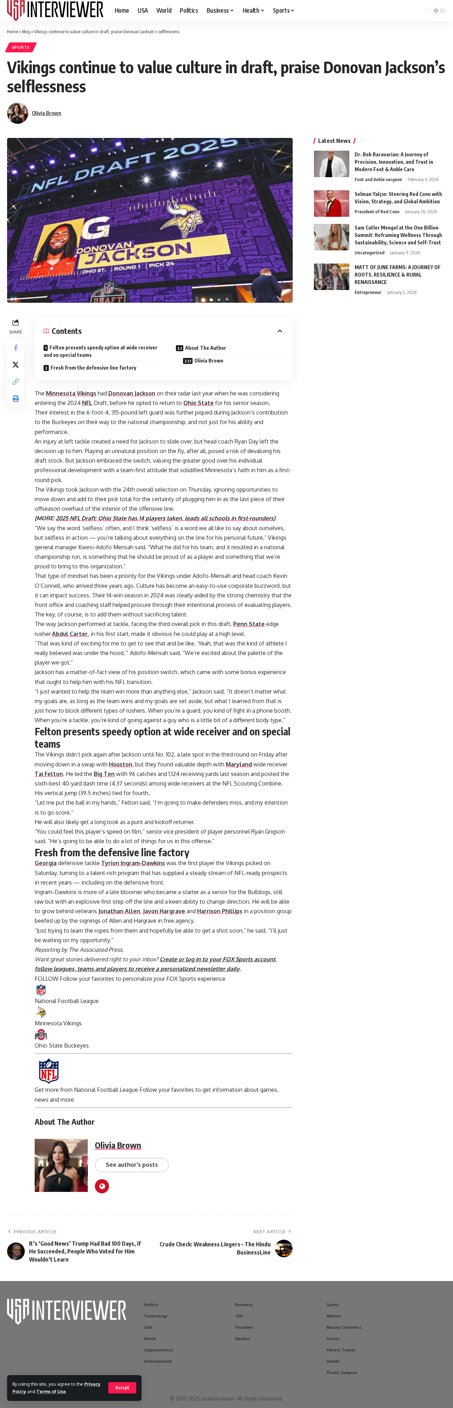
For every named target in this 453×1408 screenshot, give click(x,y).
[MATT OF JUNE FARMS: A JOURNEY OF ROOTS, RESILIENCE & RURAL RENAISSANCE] (331, 276)
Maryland (239, 764)
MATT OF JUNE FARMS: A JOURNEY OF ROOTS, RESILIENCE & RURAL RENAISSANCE (398, 274)
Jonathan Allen (119, 911)
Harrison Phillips (219, 911)
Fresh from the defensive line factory (93, 368)
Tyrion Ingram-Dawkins (133, 863)
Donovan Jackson (131, 393)
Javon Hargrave (164, 911)
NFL (87, 402)
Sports (21, 47)
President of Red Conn (377, 211)
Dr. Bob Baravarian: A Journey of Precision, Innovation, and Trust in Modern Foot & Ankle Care (394, 161)
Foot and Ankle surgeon (378, 179)
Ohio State (198, 402)
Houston (120, 764)
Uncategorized (369, 252)
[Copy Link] (15, 381)
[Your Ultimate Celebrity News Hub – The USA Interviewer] (55, 10)
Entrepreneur (368, 292)
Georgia (46, 863)
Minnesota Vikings (71, 393)
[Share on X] (15, 364)
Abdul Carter (70, 633)
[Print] (15, 398)
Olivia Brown (46, 113)
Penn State (249, 623)
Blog (26, 31)
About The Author (205, 348)
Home (12, 31)
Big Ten (104, 773)
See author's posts (132, 1164)
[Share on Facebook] (15, 347)
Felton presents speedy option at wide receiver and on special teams (100, 351)
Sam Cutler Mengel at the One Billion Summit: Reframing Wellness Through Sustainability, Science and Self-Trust (398, 235)
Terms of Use (51, 1391)
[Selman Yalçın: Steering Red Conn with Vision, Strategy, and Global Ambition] (331, 203)
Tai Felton (49, 773)
